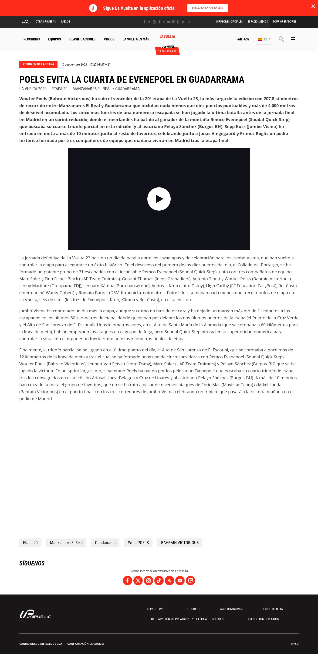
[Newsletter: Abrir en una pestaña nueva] (188, 22)
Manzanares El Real (66, 542)
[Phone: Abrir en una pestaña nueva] (178, 22)
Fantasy (243, 39)
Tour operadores (284, 21)
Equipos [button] (54, 39)
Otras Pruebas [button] (46, 21)
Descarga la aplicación (207, 8)
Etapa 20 (30, 542)
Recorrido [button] (32, 39)
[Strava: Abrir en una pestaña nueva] (164, 22)
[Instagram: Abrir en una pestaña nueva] (154, 22)
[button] (264, 39)
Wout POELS (138, 542)
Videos (109, 39)
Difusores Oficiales (229, 21)
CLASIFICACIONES (82, 39)
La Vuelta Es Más (136, 39)
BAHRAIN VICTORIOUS (180, 542)
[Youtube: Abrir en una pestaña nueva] (168, 22)
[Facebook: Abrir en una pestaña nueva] (144, 22)
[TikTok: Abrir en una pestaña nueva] (159, 22)
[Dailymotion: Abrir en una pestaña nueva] (183, 22)
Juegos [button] (65, 21)
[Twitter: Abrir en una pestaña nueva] (149, 22)
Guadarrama (105, 542)
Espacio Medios (257, 21)
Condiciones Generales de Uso (40, 643)
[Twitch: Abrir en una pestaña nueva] (173, 22)
